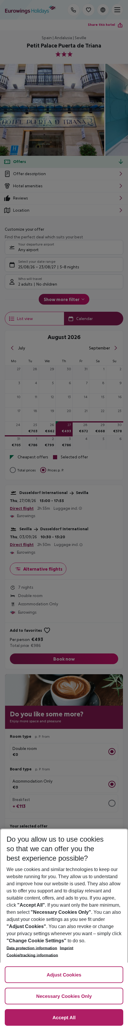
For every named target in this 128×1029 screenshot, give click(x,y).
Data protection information (32, 948)
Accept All (64, 1017)
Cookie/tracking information (32, 955)
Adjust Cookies (64, 975)
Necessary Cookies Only (64, 996)
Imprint (66, 948)
